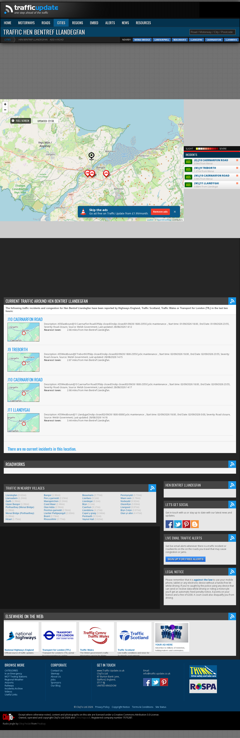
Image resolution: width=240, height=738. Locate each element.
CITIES (61, 22)
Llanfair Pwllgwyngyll (54, 513)
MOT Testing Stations (16, 676)
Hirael (9, 519)
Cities (7, 39)
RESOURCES (143, 22)
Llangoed (125, 507)
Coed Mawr (50, 504)
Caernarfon (214, 39)
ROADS (46, 22)
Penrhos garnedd (53, 510)
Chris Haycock (82, 717)
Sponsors (56, 682)
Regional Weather (14, 679)
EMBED (94, 22)
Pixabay (41, 723)
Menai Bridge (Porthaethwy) (20, 513)
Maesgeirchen (51, 501)
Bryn (84, 504)
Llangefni (196, 39)
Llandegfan (11, 495)
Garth (8, 501)
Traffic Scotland (126, 650)
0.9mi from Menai (207, 159)
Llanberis (231, 39)
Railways (9, 685)
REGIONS (77, 22)
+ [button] (5, 104)
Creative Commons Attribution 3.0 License (136, 714)
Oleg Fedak (25, 723)
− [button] (5, 109)
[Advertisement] (171, 10)
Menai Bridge (142, 39)
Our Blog (55, 685)
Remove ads (160, 211)
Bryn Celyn (126, 510)
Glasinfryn (126, 504)
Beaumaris (179, 39)
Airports (9, 682)
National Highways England (19, 650)
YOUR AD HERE (164, 644)
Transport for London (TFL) (56, 650)
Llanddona (87, 510)
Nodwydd (125, 501)
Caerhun (86, 507)
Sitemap (55, 673)
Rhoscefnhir (50, 519)
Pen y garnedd (51, 498)
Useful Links (11, 694)
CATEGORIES (11, 670)
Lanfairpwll (161, 39)
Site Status (160, 707)
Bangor (47, 495)
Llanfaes (86, 498)
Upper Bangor (13, 504)
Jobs (53, 679)
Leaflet (150, 219)
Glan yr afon (127, 513)
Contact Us (56, 670)
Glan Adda (49, 507)
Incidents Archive (14, 688)
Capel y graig (89, 513)
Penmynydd (127, 495)
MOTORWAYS (26, 22)
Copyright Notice (121, 707)
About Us (56, 676)
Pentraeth (87, 516)
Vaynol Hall (88, 519)
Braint (47, 516)
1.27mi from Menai (201, 169)
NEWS (125, 22)
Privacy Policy (102, 707)
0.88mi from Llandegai (202, 185)
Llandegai (87, 501)
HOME (7, 22)
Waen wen (126, 498)
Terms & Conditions (142, 707)
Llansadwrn (12, 498)
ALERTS (110, 22)
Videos (8, 691)
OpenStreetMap (164, 219)
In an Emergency (13, 673)
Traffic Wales (87, 650)
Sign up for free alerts (185, 559)
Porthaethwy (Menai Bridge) (20, 507)
